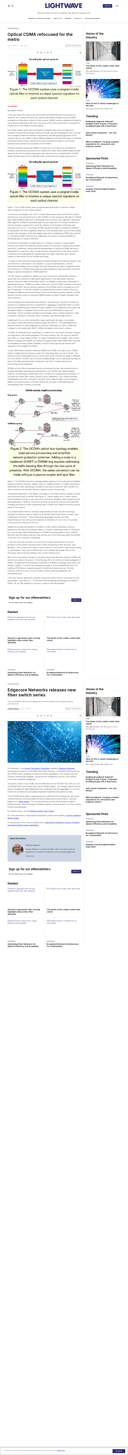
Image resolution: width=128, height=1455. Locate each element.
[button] (9, 6)
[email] (51, 53)
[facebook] (38, 53)
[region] (64, 1451)
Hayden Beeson (13, 709)
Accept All (119, 1451)
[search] (12, 6)
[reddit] (48, 53)
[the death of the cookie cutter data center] (103, 51)
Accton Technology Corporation (37, 768)
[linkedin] (41, 53)
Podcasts (78, 18)
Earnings (68, 18)
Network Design (13, 28)
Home (87, 63)
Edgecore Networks (67, 768)
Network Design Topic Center (42, 811)
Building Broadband (92, 18)
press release (24, 802)
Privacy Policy (61, 1450)
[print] (80, 53)
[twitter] (44, 53)
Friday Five (58, 18)
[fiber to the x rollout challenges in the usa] (103, 88)
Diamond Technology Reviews (39, 18)
